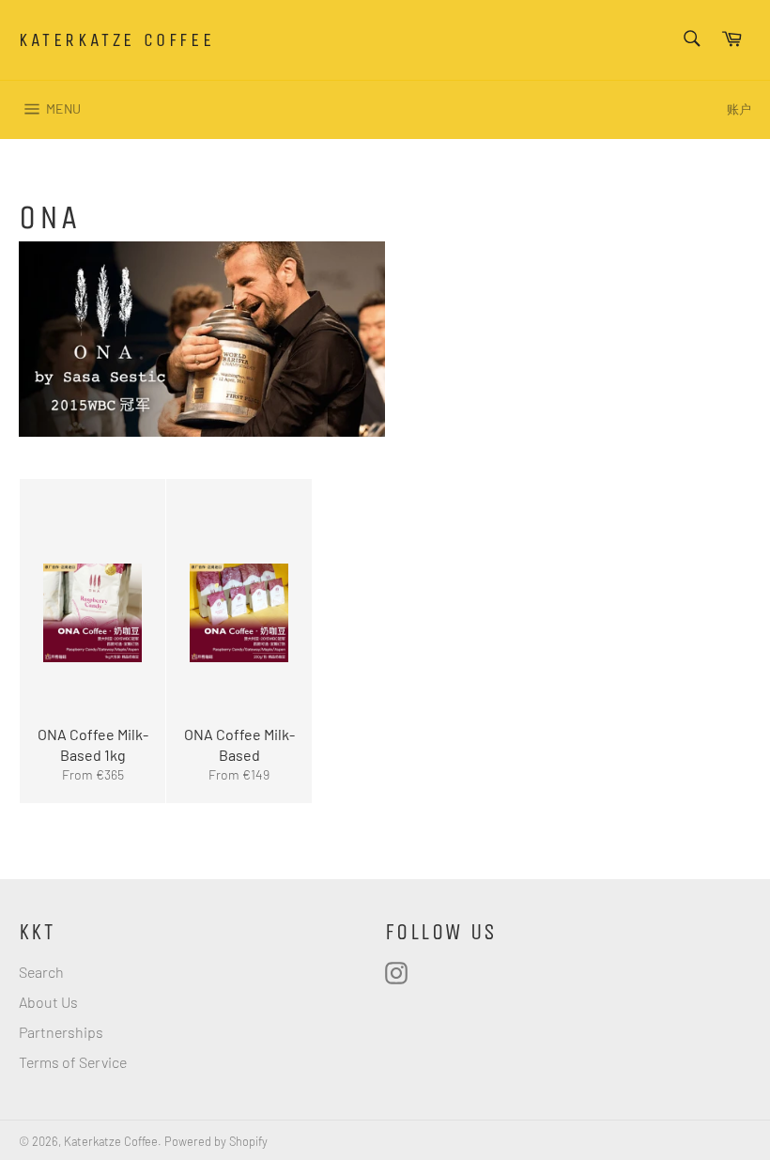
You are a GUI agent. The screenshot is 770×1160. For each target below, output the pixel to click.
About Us (48, 1002)
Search (41, 972)
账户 (739, 108)
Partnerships (61, 1032)
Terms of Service (73, 1062)
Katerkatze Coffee (116, 40)
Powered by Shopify (216, 1141)
